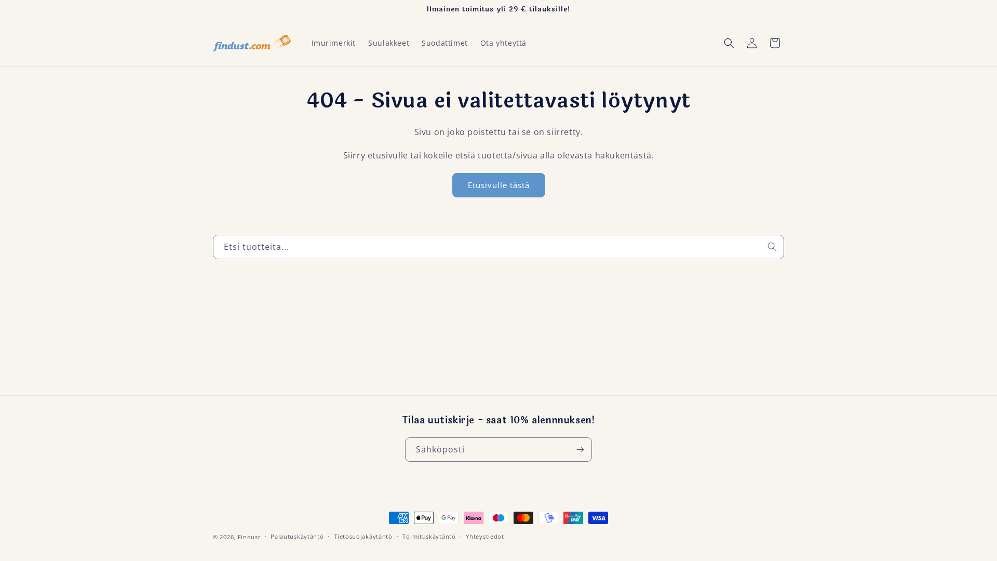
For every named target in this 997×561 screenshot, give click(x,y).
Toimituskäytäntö (428, 536)
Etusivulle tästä (499, 185)
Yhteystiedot (485, 536)
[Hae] (772, 246)
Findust (249, 537)
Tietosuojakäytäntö (363, 536)
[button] (729, 43)
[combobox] (498, 247)
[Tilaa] (580, 449)
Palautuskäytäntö (297, 536)
